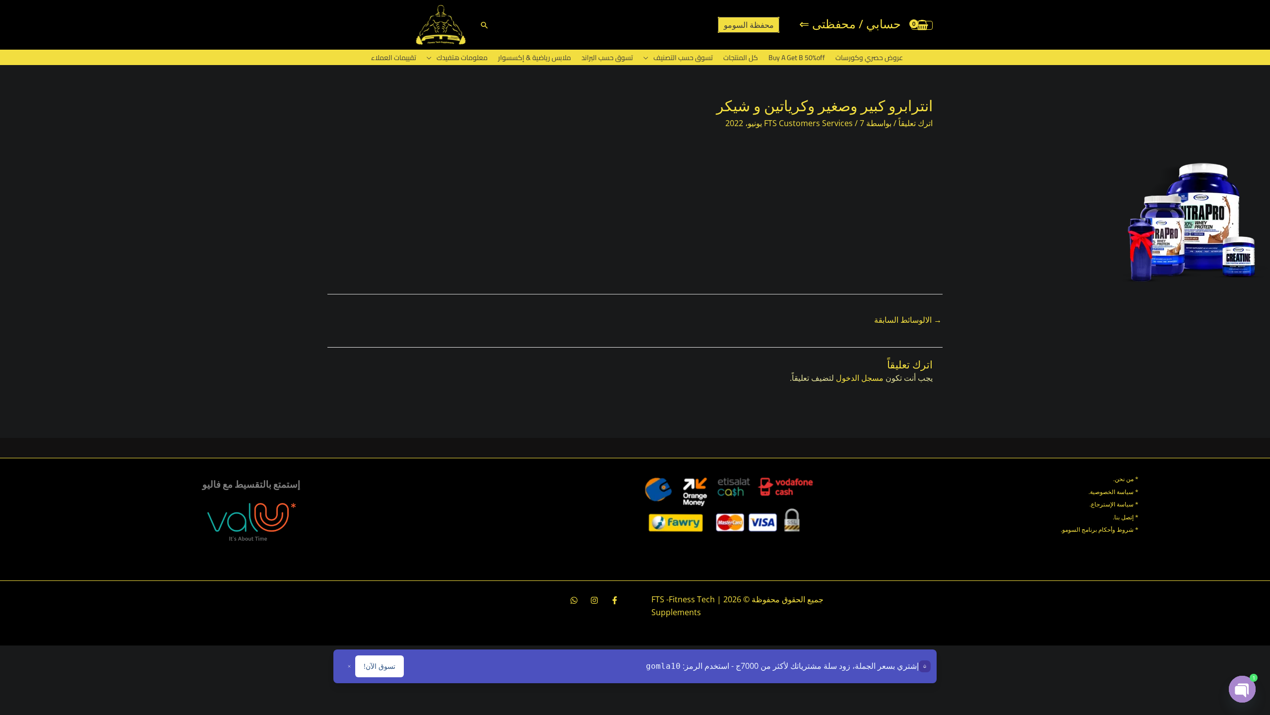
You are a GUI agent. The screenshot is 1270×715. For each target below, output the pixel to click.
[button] (484, 25)
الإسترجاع (1103, 504)
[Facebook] (615, 600)
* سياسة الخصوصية (1114, 492)
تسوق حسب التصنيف (683, 57)
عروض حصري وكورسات (869, 57)
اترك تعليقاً (915, 123)
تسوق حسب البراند (607, 57)
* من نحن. (1126, 479)
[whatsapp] (574, 600)
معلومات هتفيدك (462, 57)
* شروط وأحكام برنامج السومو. (1100, 529)
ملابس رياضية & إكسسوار (534, 57)
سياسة (1124, 504)
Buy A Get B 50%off (796, 57)
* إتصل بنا (1126, 517)
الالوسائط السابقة (908, 319)
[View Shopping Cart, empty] (922, 24)
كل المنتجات (740, 57)
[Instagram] (594, 600)
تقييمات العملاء (393, 57)
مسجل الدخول (860, 377)
